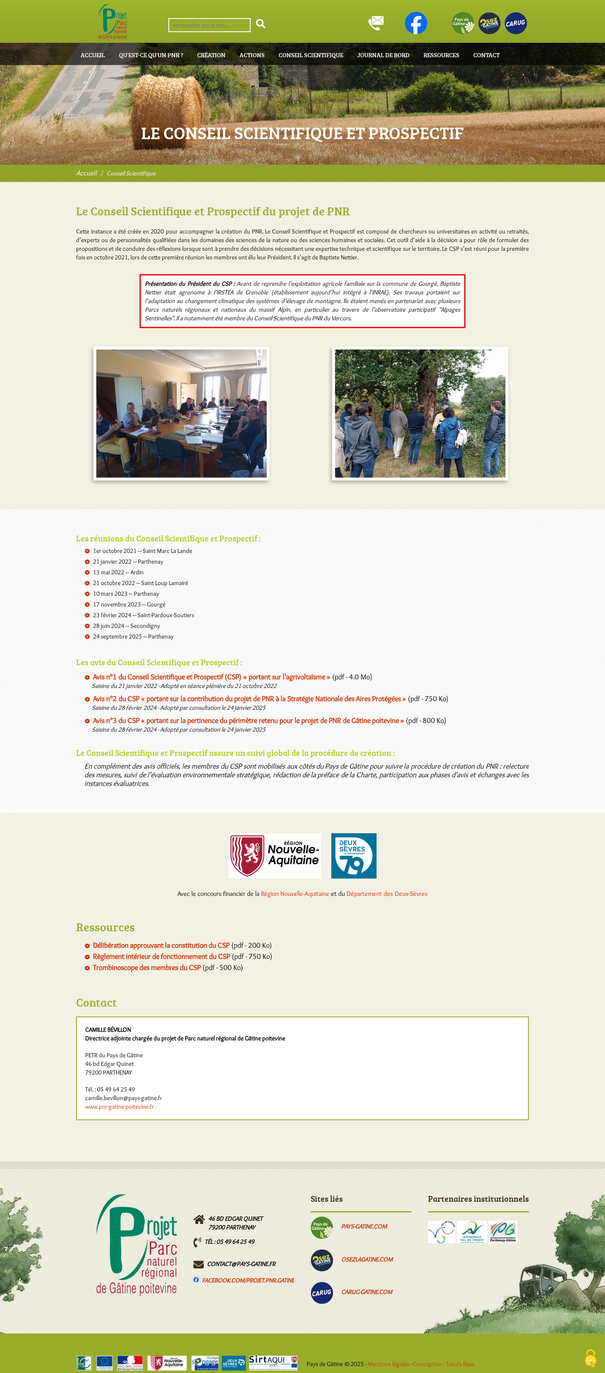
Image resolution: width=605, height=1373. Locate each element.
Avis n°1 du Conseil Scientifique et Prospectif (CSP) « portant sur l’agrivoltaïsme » (211, 676)
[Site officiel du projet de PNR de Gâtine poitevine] (112, 37)
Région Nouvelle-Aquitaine (295, 893)
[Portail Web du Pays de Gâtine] (463, 23)
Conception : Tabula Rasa (444, 1364)
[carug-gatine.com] (516, 23)
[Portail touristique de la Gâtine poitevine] (322, 1269)
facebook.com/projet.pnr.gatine (248, 1280)
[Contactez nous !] (376, 24)
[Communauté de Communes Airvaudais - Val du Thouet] (472, 1241)
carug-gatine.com (366, 1292)
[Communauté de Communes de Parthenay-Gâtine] (503, 1241)
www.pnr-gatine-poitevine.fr (119, 1106)
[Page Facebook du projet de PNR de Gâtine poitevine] (416, 23)
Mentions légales (388, 1364)
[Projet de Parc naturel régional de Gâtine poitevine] (86, 173)
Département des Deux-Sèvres (387, 893)
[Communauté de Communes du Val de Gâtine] (442, 1241)
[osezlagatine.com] (489, 23)
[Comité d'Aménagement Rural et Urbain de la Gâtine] (322, 1301)
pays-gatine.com (364, 1226)
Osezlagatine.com (367, 1259)
